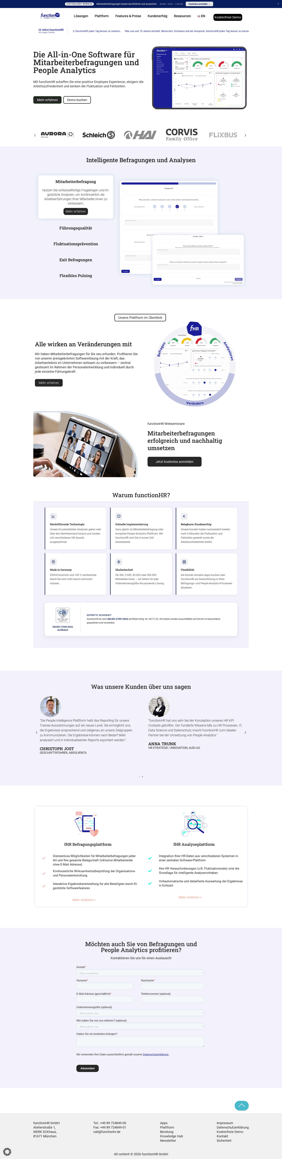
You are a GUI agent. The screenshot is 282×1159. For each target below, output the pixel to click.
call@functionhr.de (106, 1132)
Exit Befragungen (75, 259)
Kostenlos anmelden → (199, 4)
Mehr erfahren (76, 211)
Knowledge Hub (171, 1136)
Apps (163, 1123)
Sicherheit (224, 1141)
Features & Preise (128, 16)
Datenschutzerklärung (233, 1127)
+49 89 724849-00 (113, 1123)
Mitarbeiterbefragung (75, 181)
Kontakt (222, 1136)
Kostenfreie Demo (228, 17)
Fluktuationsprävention (76, 243)
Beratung (166, 1132)
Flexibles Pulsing (76, 275)
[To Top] (242, 1106)
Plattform (167, 1127)
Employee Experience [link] (109, 82)
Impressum (225, 1123)
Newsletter (168, 1141)
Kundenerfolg (157, 16)
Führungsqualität (75, 228)
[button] (35, 135)
